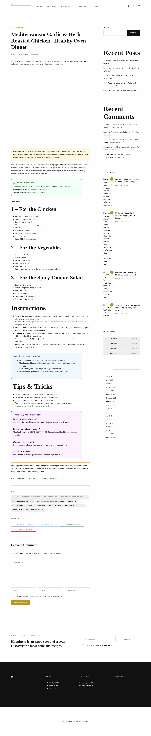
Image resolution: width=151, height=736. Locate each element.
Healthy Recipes (17, 27)
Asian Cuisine (52, 6)
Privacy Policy (54, 683)
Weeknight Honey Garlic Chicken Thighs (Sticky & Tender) (125, 215)
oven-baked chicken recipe (39, 505)
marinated (14, 168)
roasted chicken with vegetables (69, 505)
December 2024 (111, 437)
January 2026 (110, 391)
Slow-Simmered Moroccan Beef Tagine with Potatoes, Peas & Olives (127, 307)
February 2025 (110, 430)
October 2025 (110, 401)
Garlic (15, 496)
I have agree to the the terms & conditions (98, 645)
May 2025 (109, 419)
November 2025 (111, 398)
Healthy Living (66, 6)
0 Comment (34, 54)
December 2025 (111, 394)
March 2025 (110, 427)
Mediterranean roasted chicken (50, 501)
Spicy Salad (17, 509)
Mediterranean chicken (22, 501)
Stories (96, 6)
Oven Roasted (18, 505)
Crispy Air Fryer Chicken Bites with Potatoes (120, 90)
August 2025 (110, 409)
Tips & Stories (83, 6)
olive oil (72, 501)
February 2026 (110, 387)
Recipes (39, 6)
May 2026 (109, 376)
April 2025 (109, 423)
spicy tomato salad (34, 509)
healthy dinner (50, 496)
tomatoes (23, 285)
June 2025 (109, 416)
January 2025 (110, 434)
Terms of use (53, 685)
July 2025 (109, 412)
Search (106, 27)
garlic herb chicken (31, 496)
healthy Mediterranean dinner (74, 496)
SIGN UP (127, 639)
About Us (52, 688)
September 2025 (111, 405)
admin (13, 54)
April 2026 (109, 380)
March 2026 (110, 383)
